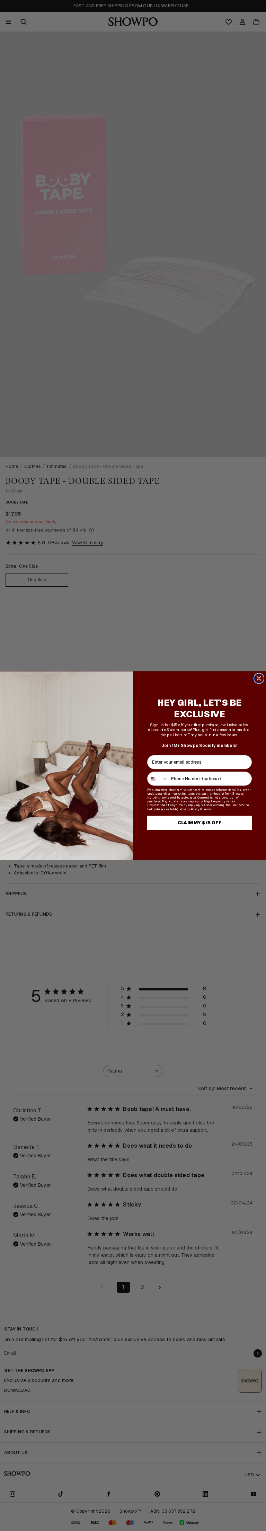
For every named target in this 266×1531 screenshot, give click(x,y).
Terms (207, 809)
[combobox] (158, 778)
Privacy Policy (189, 809)
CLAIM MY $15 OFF (200, 822)
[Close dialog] (259, 678)
